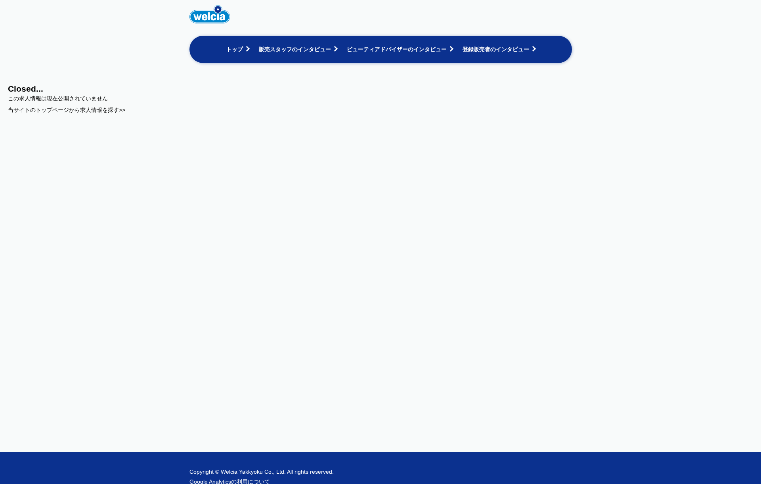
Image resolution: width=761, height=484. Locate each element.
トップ (234, 49)
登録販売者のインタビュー (496, 49)
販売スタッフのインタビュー (295, 49)
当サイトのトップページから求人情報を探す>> (66, 110)
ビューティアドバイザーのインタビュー (397, 49)
